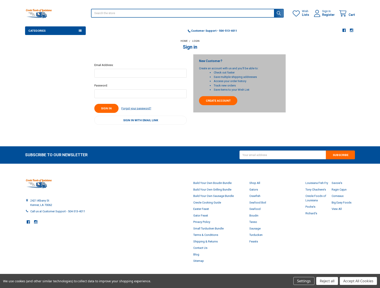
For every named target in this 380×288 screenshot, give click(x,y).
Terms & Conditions (205, 235)
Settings (304, 281)
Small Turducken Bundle (208, 228)
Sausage (255, 228)
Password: (101, 85)
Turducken (256, 235)
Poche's (310, 206)
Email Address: (103, 65)
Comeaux (337, 196)
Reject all (327, 281)
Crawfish (254, 196)
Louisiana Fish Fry (316, 183)
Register (328, 15)
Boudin (253, 215)
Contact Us (200, 247)
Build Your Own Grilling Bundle (212, 189)
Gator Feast (200, 215)
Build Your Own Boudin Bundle (212, 183)
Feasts (253, 241)
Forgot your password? (136, 108)
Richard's (311, 213)
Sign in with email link (140, 120)
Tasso (253, 222)
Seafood (255, 209)
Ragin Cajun (339, 189)
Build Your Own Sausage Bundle (213, 196)
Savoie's (337, 183)
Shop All (254, 183)
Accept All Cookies (358, 281)
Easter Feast (201, 209)
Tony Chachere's (315, 189)
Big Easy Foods (341, 202)
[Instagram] (352, 30)
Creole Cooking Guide (207, 202)
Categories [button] (37, 30)
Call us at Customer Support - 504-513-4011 (57, 211)
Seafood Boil (257, 202)
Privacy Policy (201, 222)
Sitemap (198, 260)
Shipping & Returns (205, 241)
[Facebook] (344, 30)
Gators (253, 189)
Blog (196, 254)
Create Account (218, 100)
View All (337, 209)
